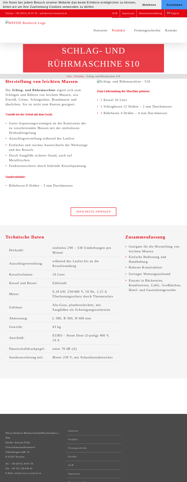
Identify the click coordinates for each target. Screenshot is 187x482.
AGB (71, 465)
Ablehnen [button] (149, 4)
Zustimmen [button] (174, 4)
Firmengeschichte (77, 448)
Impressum (74, 474)
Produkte (73, 439)
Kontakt (72, 456)
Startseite (73, 431)
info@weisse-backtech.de (53, 13)
